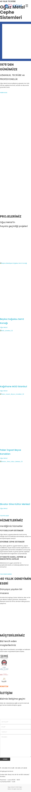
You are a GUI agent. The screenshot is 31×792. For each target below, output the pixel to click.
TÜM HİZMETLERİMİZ (6, 574)
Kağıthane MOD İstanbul (13, 386)
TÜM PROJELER (4, 516)
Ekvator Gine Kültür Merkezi (15, 504)
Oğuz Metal (3, 327)
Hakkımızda (3, 92)
